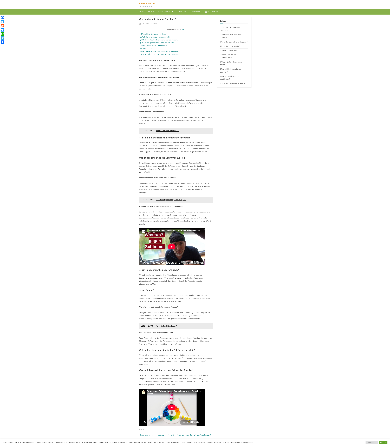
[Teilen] (2, 42)
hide (183, 29)
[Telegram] (2, 38)
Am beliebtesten (163, 12)
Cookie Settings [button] (371, 442)
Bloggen (205, 12)
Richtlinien (150, 12)
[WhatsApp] (2, 34)
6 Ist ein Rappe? (146, 49)
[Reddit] (2, 26)
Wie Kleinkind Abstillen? (228, 50)
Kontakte (214, 12)
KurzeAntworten (147, 3)
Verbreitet (196, 12)
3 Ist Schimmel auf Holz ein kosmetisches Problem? (159, 40)
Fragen (187, 12)
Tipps (174, 12)
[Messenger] (2, 30)
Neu (180, 12)
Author (155, 24)
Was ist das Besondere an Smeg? (232, 83)
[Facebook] (2, 18)
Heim (141, 12)
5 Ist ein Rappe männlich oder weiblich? (154, 46)
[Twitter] (2, 22)
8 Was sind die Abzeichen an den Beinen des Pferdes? (160, 54)
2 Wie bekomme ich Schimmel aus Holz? (155, 37)
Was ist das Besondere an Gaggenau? (234, 42)
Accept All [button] (383, 442)
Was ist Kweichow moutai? (230, 46)
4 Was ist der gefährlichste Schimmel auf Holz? (157, 43)
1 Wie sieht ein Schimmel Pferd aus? (153, 34)
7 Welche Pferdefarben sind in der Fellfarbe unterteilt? (160, 51)
